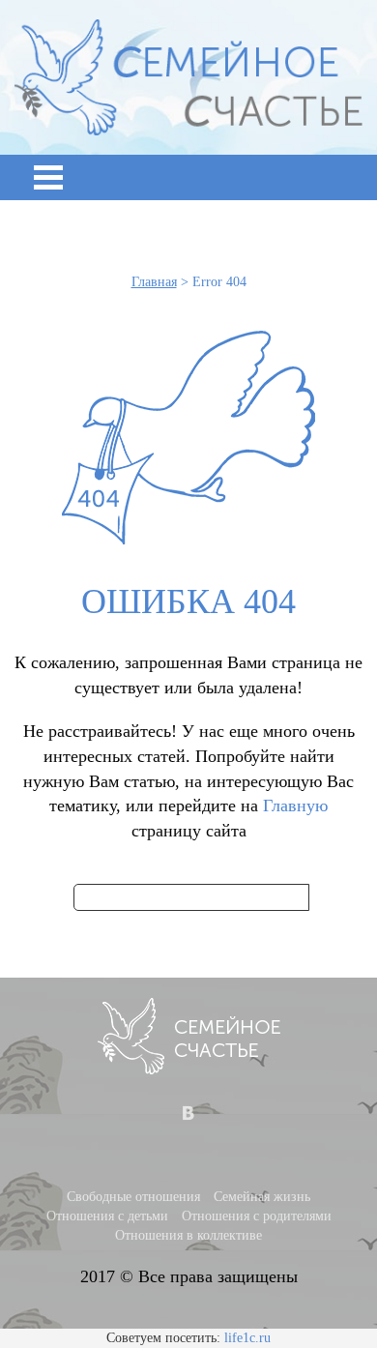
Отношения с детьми (107, 1216)
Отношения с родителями (257, 1216)
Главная (154, 282)
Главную (295, 805)
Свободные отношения (133, 1196)
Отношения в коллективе (188, 1235)
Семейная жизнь (262, 1196)
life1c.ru (247, 1338)
